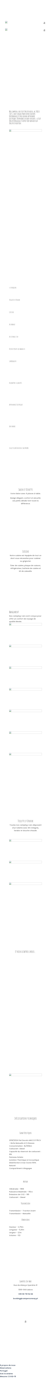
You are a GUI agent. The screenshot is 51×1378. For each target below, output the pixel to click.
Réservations (5, 1368)
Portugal (3, 1371)
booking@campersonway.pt (25, 1298)
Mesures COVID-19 (8, 1376)
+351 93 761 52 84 (25, 1294)
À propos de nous (7, 1365)
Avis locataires (6, 1373)
